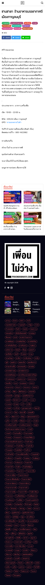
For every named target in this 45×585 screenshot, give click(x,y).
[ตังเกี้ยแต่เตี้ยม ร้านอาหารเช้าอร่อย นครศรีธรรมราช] (8, 311)
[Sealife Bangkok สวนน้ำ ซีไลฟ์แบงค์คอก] (8, 304)
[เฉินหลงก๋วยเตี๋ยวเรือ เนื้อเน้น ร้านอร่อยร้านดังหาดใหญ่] (27, 304)
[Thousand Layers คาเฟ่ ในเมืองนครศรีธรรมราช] (27, 311)
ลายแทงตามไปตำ (14, 122)
